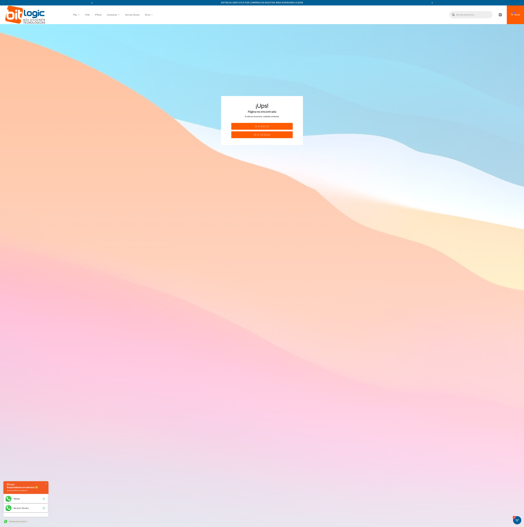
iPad (87, 14)
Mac (75, 14)
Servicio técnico (132, 14)
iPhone (98, 14)
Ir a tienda (262, 134)
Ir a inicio (262, 126)
